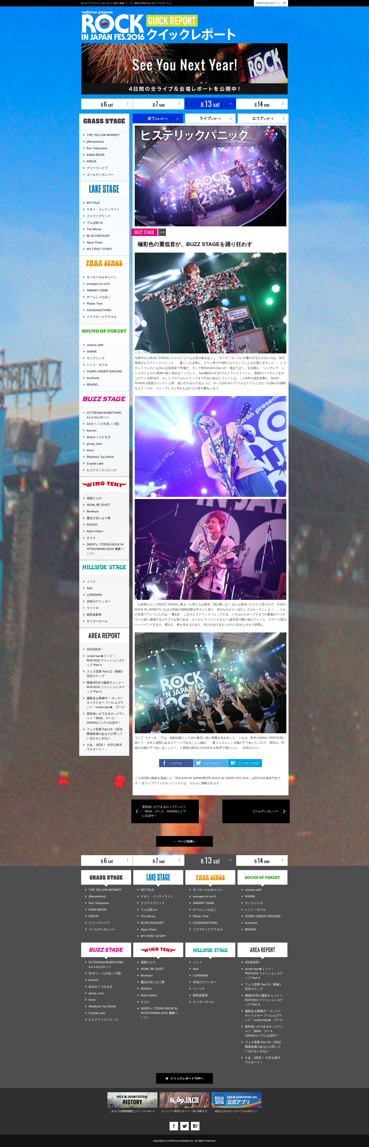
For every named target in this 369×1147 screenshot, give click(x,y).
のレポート (158, 118)
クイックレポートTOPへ (187, 1078)
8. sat (107, 104)
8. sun (159, 104)
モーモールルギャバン (102, 277)
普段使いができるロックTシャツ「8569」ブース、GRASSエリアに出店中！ (105, 718)
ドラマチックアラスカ (102, 316)
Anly (89, 588)
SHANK (92, 351)
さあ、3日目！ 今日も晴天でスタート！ (104, 747)
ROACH (92, 524)
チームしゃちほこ (99, 297)
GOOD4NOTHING (99, 310)
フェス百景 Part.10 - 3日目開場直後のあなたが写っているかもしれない (105, 734)
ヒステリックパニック (102, 470)
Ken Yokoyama (97, 148)
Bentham (93, 511)
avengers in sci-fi (98, 283)
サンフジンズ (96, 358)
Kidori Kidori (95, 531)
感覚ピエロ (94, 498)
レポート (210, 118)
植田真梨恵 (94, 614)
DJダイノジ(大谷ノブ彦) (103, 423)
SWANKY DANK (97, 290)
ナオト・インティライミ (103, 209)
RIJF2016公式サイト (269, 3)
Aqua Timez (95, 242)
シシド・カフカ (97, 364)
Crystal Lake (95, 463)
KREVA (91, 161)
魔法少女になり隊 (99, 518)
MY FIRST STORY (99, 249)
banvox (92, 430)
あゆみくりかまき (99, 437)
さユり (91, 538)
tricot (90, 450)
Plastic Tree (94, 303)
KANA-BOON (95, 154)
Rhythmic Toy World (100, 457)
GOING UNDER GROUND (104, 371)
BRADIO (92, 384)
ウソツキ (93, 608)
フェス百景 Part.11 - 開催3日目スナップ (105, 674)
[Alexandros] (95, 141)
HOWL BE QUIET (98, 504)
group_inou (94, 443)
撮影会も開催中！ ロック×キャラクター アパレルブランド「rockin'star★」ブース (105, 702)
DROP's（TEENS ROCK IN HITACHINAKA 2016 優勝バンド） (105, 549)
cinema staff (95, 345)
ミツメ (91, 581)
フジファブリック (99, 216)
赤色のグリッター (99, 601)
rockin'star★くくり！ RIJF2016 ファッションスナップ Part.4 (106, 660)
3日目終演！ (95, 649)
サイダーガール (97, 621)
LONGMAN (94, 594)
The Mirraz (94, 229)
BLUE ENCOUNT (98, 235)
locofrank (93, 378)
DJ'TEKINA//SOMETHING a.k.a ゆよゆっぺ (104, 415)
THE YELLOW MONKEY (103, 135)
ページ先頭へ (187, 841)
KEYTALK (93, 202)
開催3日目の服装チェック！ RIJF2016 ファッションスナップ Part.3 (106, 687)
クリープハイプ (97, 168)
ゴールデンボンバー (100, 174)
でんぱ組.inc (95, 222)
